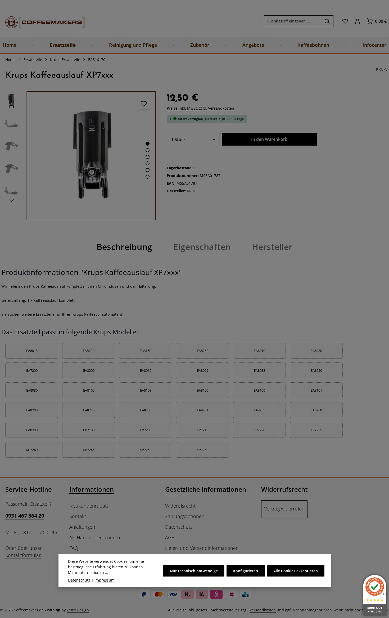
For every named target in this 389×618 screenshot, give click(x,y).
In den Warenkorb (269, 139)
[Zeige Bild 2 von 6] (148, 150)
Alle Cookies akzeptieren (295, 570)
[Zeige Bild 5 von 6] (148, 170)
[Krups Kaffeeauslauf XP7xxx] (91, 155)
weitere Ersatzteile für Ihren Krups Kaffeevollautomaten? (72, 314)
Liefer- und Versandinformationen (202, 548)
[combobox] (292, 21)
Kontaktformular (23, 555)
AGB (169, 537)
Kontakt (77, 516)
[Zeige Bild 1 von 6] (148, 144)
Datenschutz (178, 527)
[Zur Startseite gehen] (39, 21)
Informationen (91, 489)
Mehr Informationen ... (88, 572)
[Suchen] (327, 21)
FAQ (73, 548)
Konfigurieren (245, 570)
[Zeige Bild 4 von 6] (148, 163)
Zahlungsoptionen (185, 516)
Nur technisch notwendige (194, 570)
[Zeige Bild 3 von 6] (148, 157)
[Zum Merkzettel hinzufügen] (144, 103)
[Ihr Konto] (357, 21)
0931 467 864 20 (24, 515)
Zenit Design (78, 609)
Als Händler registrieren (94, 537)
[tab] (124, 246)
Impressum (104, 580)
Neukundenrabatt (88, 506)
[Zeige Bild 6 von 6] (148, 177)
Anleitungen (82, 527)
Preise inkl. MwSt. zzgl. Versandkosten (200, 108)
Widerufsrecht (180, 506)
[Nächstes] (11, 200)
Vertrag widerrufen (284, 508)
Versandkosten (263, 609)
